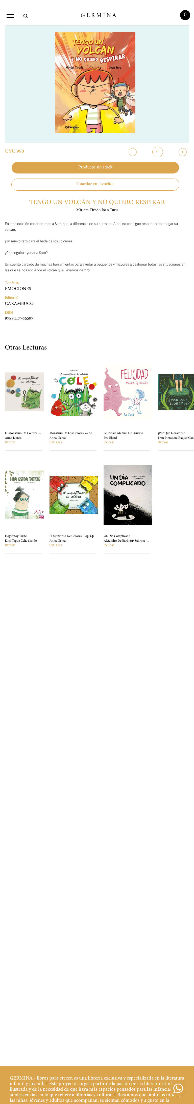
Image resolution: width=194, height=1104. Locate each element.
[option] (97, 81)
